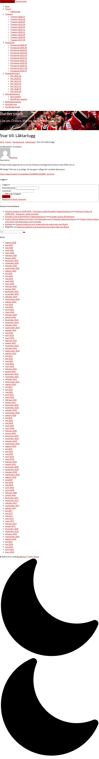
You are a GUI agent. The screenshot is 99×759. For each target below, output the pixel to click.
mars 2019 (9, 459)
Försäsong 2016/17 (18, 71)
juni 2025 (9, 276)
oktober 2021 (11, 379)
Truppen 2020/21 (17, 32)
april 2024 (9, 309)
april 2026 (9, 250)
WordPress (21, 556)
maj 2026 (9, 247)
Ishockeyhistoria (12, 94)
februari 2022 (11, 369)
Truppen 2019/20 (17, 34)
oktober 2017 (11, 503)
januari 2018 (10, 495)
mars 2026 (9, 252)
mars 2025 (9, 283)
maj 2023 (9, 332)
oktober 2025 (11, 265)
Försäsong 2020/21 (18, 60)
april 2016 (9, 549)
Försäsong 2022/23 (18, 55)
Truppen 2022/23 (17, 27)
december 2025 (11, 260)
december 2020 (11, 405)
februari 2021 (11, 400)
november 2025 (12, 263)
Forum (8, 9)
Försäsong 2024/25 (18, 50)
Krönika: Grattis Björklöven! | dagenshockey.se (25, 216)
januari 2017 (10, 526)
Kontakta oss (11, 104)
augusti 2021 (10, 384)
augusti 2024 (10, 302)
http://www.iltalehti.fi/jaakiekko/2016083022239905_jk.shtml (27, 174)
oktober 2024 (11, 296)
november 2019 (12, 438)
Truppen (9, 14)
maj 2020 (9, 423)
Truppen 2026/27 (17, 16)
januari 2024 (10, 317)
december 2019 (11, 436)
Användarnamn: (9, 187)
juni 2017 (9, 513)
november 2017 (12, 500)
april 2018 (9, 487)
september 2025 (12, 268)
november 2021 (12, 376)
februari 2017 (11, 523)
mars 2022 (9, 366)
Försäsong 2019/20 (18, 63)
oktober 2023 (11, 325)
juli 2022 (8, 356)
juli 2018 (8, 479)
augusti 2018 (10, 477)
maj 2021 (9, 392)
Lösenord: (6, 190)
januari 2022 (10, 371)
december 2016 (11, 528)
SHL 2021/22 (15, 86)
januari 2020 (10, 433)
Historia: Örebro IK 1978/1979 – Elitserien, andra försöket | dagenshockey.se (38, 211)
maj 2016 (9, 547)
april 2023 (9, 335)
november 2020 (12, 407)
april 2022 (9, 363)
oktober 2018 (11, 472)
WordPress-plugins (18, 99)
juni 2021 (9, 389)
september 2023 (12, 327)
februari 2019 (11, 461)
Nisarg (36, 556)
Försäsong (9, 42)
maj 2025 (9, 278)
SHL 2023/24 (15, 81)
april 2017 (9, 518)
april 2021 (9, 394)
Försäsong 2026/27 (18, 45)
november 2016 (12, 531)
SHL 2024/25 (15, 78)
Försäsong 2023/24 (18, 52)
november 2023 (12, 322)
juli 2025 (8, 273)
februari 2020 (11, 430)
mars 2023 (9, 338)
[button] (49, 657)
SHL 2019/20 (15, 91)
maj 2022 (9, 361)
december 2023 (11, 320)
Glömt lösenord (19, 199)
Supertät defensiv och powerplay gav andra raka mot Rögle (42, 224)
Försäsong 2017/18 (18, 68)
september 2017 (12, 505)
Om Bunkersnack (12, 107)
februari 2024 (11, 314)
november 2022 (12, 345)
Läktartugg (15, 11)
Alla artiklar (15, 96)
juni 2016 (9, 544)
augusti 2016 (10, 539)
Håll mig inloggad (13, 193)
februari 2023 (11, 340)
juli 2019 (8, 449)
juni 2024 (9, 304)
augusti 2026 (10, 242)
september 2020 (12, 412)
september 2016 (12, 536)
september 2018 (12, 474)
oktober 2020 (11, 410)
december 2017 (11, 498)
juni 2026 (9, 245)
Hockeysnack (18, 142)
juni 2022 (9, 358)
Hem (7, 6)
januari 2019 (10, 464)
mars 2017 (9, 521)
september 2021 (12, 381)
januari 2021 (10, 402)
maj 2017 (9, 516)
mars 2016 (9, 552)
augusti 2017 (10, 508)
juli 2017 (8, 510)
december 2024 (11, 291)
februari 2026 (11, 255)
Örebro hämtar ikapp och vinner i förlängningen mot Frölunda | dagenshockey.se (40, 219)
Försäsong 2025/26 (18, 47)
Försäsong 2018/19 (18, 65)
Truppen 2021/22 (17, 29)
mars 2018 (9, 490)
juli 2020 (8, 418)
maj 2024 (9, 307)
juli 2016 (8, 541)
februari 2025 (11, 286)
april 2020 (9, 425)
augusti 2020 (10, 415)
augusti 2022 (10, 353)
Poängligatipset (12, 73)
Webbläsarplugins (13, 101)
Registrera (6, 199)
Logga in (6, 196)
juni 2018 (9, 482)
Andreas (8, 224)
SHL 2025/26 (15, 76)
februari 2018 (11, 492)
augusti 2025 (10, 271)
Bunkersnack (21, 1)
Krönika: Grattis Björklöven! (62, 216)
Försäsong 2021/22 (18, 58)
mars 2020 (9, 428)
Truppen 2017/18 (17, 40)
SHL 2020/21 (15, 89)
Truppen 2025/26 (17, 19)
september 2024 (12, 299)
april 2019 (9, 456)
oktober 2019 (11, 441)
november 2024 (12, 294)
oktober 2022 (11, 348)
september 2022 (12, 351)
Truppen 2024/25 (17, 22)
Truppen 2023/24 (17, 24)
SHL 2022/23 (15, 83)
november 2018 (12, 469)
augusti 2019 (10, 446)
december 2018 (11, 467)
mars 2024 (9, 312)
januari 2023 (10, 343)
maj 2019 (9, 454)
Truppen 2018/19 (17, 37)
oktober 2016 (11, 534)
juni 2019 (9, 451)
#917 (20, 146)
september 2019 (12, 443)
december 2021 (11, 374)
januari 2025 (10, 289)
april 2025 (9, 281)
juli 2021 (8, 387)
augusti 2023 (10, 330)
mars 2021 (9, 397)
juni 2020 (9, 420)
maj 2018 (9, 485)
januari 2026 (10, 258)
